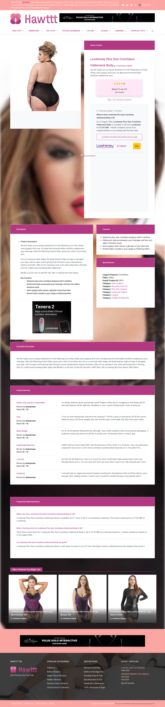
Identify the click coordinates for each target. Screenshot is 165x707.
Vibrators (51, 668)
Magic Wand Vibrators (56, 675)
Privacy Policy (16, 704)
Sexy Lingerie (117, 283)
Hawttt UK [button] (146, 5)
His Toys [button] (51, 31)
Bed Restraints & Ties (93, 679)
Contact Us (28, 704)
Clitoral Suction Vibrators (58, 687)
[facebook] (123, 5)
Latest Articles (41, 704)
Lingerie (115, 295)
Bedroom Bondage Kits (94, 672)
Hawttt (111, 704)
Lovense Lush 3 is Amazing (133, 668)
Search (51, 704)
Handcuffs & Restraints (94, 683)
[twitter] (127, 5)
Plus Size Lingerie (119, 289)
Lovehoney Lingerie (19, 618)
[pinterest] (131, 5)
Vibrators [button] (34, 31)
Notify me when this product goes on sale (120, 137)
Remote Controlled (92, 668)
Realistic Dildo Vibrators (57, 683)
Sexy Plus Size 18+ (120, 286)
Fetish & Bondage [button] (71, 31)
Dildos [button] (104, 31)
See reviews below (119, 99)
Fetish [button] (90, 31)
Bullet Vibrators (54, 672)
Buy (136, 146)
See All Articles (127, 683)
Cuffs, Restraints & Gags (94, 687)
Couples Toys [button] (138, 31)
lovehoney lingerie (119, 292)
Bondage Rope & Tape (93, 675)
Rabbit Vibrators (54, 679)
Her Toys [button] (17, 31)
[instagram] (135, 5)
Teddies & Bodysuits (120, 298)
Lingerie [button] (119, 31)
